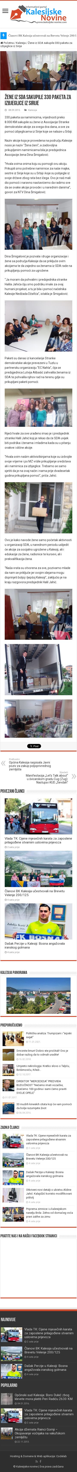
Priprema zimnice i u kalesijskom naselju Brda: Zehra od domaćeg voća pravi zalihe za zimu (49, 1212)
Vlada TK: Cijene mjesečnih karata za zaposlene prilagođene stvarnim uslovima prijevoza (38, 840)
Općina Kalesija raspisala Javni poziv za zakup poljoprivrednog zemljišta (30, 764)
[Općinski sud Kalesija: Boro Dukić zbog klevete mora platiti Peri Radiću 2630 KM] (7, 1399)
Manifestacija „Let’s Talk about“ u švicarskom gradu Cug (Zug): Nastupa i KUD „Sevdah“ (47, 777)
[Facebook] (40, 1461)
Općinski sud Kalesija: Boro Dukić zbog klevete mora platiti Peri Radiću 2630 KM (44, 1397)
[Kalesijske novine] (38, 13)
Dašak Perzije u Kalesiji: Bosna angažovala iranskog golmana (46, 1368)
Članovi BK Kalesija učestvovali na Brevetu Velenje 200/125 (48, 1350)
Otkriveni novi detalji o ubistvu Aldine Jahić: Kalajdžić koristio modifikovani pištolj (49, 1193)
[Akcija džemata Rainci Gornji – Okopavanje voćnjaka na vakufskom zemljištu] (7, 1433)
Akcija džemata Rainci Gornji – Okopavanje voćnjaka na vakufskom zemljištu (40, 1433)
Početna (8, 42)
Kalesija (21, 42)
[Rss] (36, 1461)
